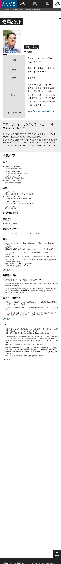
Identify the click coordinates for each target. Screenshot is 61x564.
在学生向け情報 (57, 4)
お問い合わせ (35, 4)
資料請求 (47, 4)
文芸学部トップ (7, 9)
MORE (6, 269)
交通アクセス (22, 4)
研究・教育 (18, 9)
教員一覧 (28, 9)
